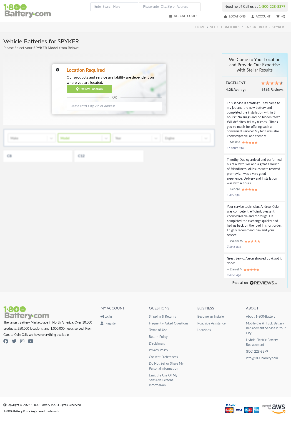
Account (263, 16)
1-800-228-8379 (272, 6)
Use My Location (91, 89)
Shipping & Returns (162, 316)
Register (111, 323)
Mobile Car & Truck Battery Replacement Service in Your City (266, 328)
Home (200, 27)
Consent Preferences (163, 357)
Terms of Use (158, 330)
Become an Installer (211, 316)
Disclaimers (157, 343)
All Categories (185, 16)
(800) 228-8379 (257, 351)
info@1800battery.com (262, 358)
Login (108, 316)
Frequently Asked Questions (168, 323)
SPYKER (278, 27)
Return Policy (158, 337)
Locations (237, 16)
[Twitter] (14, 341)
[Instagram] (22, 341)
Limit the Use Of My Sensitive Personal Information (163, 380)
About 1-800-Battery (260, 316)
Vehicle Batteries (225, 27)
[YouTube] (30, 341)
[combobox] (114, 6)
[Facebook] (5, 341)
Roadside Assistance (211, 323)
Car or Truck (256, 27)
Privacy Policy (158, 350)
